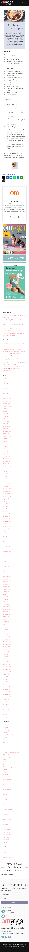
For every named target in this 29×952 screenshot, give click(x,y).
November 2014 (7, 694)
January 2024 (6, 456)
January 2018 (6, 609)
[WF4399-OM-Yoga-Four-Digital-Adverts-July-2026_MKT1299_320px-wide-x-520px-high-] (14, 282)
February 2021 (6, 544)
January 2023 (6, 486)
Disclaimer (21, 946)
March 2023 (6, 481)
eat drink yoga (6, 757)
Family (4, 759)
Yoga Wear (6, 842)
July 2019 (5, 569)
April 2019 (5, 571)
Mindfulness (6, 787)
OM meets (5, 797)
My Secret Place (7, 789)
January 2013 (6, 717)
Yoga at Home (6, 829)
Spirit (4, 804)
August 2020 (6, 559)
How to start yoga (7, 767)
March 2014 (6, 709)
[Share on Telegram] (18, 177)
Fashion (5, 762)
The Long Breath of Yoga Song (11, 362)
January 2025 (6, 426)
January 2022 (6, 516)
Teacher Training (7, 809)
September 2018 (7, 589)
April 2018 (5, 601)
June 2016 (5, 654)
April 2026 (5, 388)
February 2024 (6, 453)
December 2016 (7, 642)
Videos (4, 822)
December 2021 (7, 519)
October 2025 (6, 403)
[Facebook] (10, 217)
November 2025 (7, 401)
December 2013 (7, 714)
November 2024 (7, 431)
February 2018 (6, 606)
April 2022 (5, 509)
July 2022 (5, 501)
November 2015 (7, 669)
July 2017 (5, 624)
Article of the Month (8, 735)
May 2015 (5, 679)
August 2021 (6, 529)
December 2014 (7, 692)
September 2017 (7, 619)
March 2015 (6, 684)
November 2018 (7, 584)
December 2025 (7, 398)
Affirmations (6, 727)
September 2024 (7, 436)
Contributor (6, 750)
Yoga (4, 827)
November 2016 (7, 644)
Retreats (5, 799)
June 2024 (5, 443)
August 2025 (6, 408)
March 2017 (6, 634)
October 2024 (6, 433)
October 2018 (6, 586)
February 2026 (6, 393)
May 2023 (5, 476)
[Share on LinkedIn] (11, 177)
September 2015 (7, 672)
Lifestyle (5, 769)
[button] (14, 902)
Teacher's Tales (7, 812)
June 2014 (5, 702)
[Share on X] (3, 177)
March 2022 (6, 511)
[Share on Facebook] (7, 177)
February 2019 (6, 576)
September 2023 (7, 466)
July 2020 (5, 561)
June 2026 (5, 383)
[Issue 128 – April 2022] (14, 239)
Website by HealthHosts (14, 949)
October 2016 (6, 647)
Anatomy (5, 732)
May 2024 (5, 446)
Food (4, 764)
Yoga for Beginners (8, 834)
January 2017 (6, 639)
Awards (5, 740)
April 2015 (5, 682)
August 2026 (6, 378)
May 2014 (5, 704)
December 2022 (7, 489)
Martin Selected (7, 779)
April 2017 (5, 631)
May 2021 (5, 536)
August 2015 (6, 674)
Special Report (6, 802)
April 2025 (5, 418)
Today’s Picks (6, 814)
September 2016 (7, 649)
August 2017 (6, 621)
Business (5, 742)
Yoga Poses (6, 837)
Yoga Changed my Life (9, 832)
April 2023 (5, 479)
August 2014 (6, 699)
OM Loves (5, 794)
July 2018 (5, 594)
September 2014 (7, 697)
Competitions (6, 745)
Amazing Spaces (7, 730)
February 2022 (6, 514)
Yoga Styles (6, 839)
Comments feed (7, 855)
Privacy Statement (13, 946)
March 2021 (6, 541)
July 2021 (5, 531)
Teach (4, 807)
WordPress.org (7, 857)
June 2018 (5, 596)
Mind (4, 784)
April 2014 (5, 707)
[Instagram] (14, 217)
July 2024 (5, 441)
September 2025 (7, 406)
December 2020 (7, 549)
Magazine (5, 774)
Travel (4, 817)
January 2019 (6, 579)
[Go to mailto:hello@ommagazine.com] (14, 916)
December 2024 (7, 428)
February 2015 (6, 687)
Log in (4, 850)
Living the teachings (8, 772)
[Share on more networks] (3, 180)
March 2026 (6, 391)
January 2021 (6, 546)
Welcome (5, 824)
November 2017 (7, 614)
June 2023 (5, 474)
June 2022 (5, 504)
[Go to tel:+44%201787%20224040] (14, 911)
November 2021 (7, 521)
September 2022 (7, 496)
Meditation (6, 782)
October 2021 (6, 524)
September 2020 (7, 556)
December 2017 (7, 611)
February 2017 (6, 636)
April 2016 (5, 659)
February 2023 (6, 484)
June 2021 (5, 534)
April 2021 (5, 539)
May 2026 (5, 386)
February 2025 (6, 423)
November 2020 (7, 551)
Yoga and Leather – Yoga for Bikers (14, 353)
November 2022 (7, 491)
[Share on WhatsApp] (14, 177)
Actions (5, 725)
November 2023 (7, 461)
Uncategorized (7, 819)
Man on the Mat (7, 777)
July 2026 (5, 381)
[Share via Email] (21, 177)
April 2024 (5, 448)
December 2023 (7, 458)
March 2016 (6, 662)
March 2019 (6, 574)
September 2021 (7, 526)
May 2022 (5, 506)
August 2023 (6, 469)
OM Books (5, 792)
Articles (5, 737)
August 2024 (6, 438)
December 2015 (7, 667)
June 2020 (5, 564)
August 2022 (6, 499)
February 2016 (6, 664)
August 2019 (6, 566)
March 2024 (6, 451)
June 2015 (5, 677)
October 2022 (6, 494)
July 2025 (5, 411)
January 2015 (6, 689)
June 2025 (5, 413)
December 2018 (7, 581)
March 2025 (6, 421)
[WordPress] (18, 217)
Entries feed (6, 852)
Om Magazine (14, 201)
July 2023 (5, 471)
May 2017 (5, 629)
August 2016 (6, 652)
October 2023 (6, 464)
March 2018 (6, 604)
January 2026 (6, 396)
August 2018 (6, 591)
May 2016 (5, 657)
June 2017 (5, 626)
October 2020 (6, 554)
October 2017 (6, 616)
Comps (4, 747)
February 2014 (6, 712)
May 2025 (5, 416)
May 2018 (5, 599)
